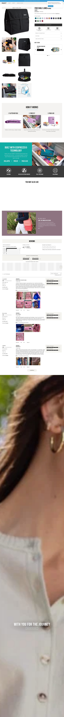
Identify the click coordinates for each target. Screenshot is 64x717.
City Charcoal (54, 18)
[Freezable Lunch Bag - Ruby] (7, 204)
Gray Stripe (56, 18)
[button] (43, 247)
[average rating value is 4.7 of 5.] (37, 11)
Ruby (42, 21)
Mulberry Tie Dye (47, 18)
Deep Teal (36, 18)
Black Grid (36, 21)
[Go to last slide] (35, 50)
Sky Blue (42, 18)
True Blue (51, 18)
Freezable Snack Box (41, 46)
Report (28, 310)
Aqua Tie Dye (40, 18)
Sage (38, 18)
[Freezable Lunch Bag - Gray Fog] (6, 204)
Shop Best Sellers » (32, 628)
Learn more (50, 6)
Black (60, 18)
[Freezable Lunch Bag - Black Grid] (3, 204)
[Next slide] (61, 50)
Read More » (58, 13)
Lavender (45, 18)
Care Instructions (40, 38)
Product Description (40, 33)
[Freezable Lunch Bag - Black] (2, 204)
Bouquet (38, 21)
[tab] (47, 55)
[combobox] (57, 273)
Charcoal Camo (58, 18)
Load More (32, 370)
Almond (49, 18)
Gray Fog (40, 21)
